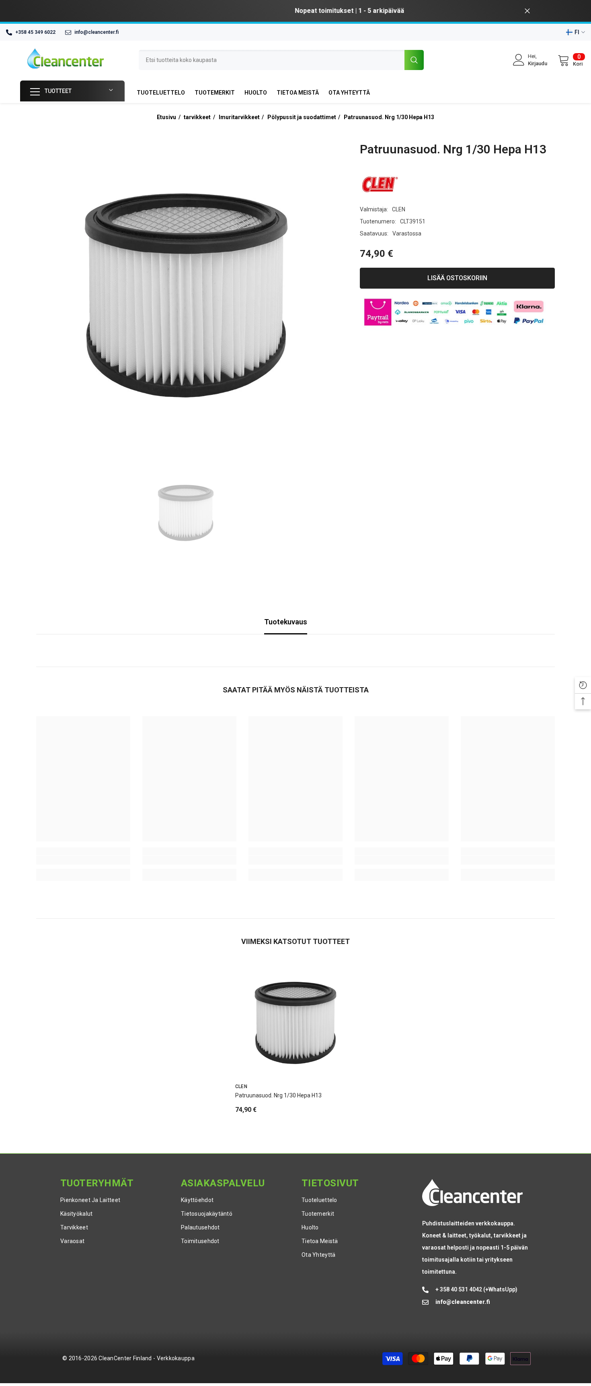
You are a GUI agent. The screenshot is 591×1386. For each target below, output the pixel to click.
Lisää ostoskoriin (457, 278)
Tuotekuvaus (285, 622)
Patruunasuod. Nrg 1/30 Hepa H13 (389, 117)
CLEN (398, 209)
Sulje (527, 11)
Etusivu (166, 117)
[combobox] (271, 60)
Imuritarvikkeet (239, 117)
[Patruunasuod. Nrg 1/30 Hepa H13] (295, 1022)
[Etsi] (281, 60)
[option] (295, 11)
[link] (83, 860)
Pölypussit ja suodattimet (301, 117)
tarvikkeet (197, 117)
